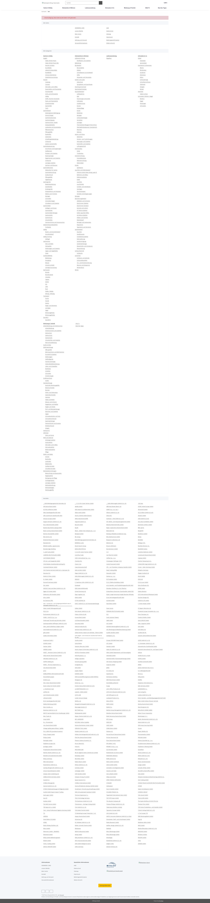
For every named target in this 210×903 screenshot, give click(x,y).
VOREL (45, 822)
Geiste (47, 282)
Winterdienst (80, 267)
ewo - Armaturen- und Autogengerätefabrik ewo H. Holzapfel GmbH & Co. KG (57, 604)
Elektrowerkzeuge (48, 347)
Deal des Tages (80, 326)
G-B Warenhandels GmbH (82, 620)
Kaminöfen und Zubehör (83, 144)
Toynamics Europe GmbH (113, 810)
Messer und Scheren (51, 402)
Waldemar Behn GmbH (144, 822)
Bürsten (47, 390)
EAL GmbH (46, 585)
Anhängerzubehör (50, 440)
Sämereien (48, 137)
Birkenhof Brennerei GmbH (50, 540)
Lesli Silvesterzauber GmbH (50, 695)
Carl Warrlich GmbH (111, 555)
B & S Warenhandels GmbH (50, 524)
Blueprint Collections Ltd (113, 540)
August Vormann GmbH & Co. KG (52, 521)
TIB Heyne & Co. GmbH (49, 807)
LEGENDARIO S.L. (142, 689)
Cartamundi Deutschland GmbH (147, 555)
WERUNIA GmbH (142, 831)
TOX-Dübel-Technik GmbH (82, 810)
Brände (47, 272)
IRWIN (139, 664)
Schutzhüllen (48, 220)
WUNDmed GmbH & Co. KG (113, 840)
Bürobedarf (78, 65)
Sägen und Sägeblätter (51, 251)
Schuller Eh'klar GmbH (144, 768)
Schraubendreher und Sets (52, 416)
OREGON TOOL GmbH (81, 728)
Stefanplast (109, 786)
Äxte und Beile (49, 244)
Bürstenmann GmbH (112, 549)
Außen (47, 380)
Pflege (47, 452)
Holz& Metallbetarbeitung (52, 364)
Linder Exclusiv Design (81, 698)
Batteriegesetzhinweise (112, 40)
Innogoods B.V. (79, 664)
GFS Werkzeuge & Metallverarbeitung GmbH (118, 629)
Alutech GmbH (142, 515)
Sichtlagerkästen (49, 480)
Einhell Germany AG (80, 591)
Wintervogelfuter (50, 312)
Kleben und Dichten (82, 217)
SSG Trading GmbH (143, 780)
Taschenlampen (81, 191)
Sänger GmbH (142, 764)
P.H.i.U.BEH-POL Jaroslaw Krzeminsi (53, 731)
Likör (46, 286)
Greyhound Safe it (48, 640)
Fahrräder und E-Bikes (51, 87)
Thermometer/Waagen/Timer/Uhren (87, 125)
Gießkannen (48, 151)
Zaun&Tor (48, 320)
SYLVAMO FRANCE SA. (112, 792)
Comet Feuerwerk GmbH (113, 564)
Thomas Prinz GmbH (143, 804)
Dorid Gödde (141, 576)
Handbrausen (80, 234)
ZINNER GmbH (142, 843)
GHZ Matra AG (142, 629)
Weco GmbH (46, 828)
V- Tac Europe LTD (143, 813)
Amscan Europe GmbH (49, 518)
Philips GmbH (47, 737)
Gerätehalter (48, 186)
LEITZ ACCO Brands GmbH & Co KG (116, 692)
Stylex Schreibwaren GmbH (145, 789)
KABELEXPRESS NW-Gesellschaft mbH (53, 673)
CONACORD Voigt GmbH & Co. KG (147, 564)
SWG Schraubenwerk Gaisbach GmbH (85, 792)
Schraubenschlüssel (50, 418)
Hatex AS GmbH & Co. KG (113, 649)
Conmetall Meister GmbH (50, 567)
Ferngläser (48, 260)
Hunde (47, 301)
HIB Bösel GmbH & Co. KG (50, 658)
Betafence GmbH (142, 534)
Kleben (79, 70)
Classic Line (78, 564)
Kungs (108, 686)
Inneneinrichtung (79, 156)
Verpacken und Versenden (84, 77)
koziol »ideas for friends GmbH (51, 686)
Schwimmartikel (49, 103)
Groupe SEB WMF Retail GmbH (114, 640)
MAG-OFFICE (109, 701)
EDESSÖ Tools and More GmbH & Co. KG (54, 588)
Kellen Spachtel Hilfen (83, 213)
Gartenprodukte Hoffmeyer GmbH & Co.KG (55, 623)
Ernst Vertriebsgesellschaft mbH (115, 597)
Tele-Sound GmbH (143, 795)
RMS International (48, 761)
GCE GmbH (109, 623)
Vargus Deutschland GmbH (82, 816)
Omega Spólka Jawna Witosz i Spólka (53, 728)
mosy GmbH (46, 719)
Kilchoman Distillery (111, 677)
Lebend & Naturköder (51, 70)
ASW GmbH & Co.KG (143, 518)
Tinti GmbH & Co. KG (80, 807)
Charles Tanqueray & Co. (144, 561)
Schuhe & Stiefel (49, 265)
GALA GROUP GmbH (143, 620)
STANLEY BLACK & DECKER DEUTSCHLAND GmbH (151, 783)
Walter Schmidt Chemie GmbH (83, 825)
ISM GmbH (78, 667)
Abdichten (80, 137)
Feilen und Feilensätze (51, 392)
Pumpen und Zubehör (51, 153)
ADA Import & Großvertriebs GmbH (84, 509)
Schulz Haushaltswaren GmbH (51, 771)
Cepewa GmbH (142, 558)
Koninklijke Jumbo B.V (112, 683)
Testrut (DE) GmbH (143, 798)
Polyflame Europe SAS (49, 743)
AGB (107, 28)
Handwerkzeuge (47, 383)
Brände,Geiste (49, 274)
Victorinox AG (78, 819)
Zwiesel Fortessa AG (111, 846)
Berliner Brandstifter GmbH (50, 534)
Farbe (78, 151)
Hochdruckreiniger (50, 361)
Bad (78, 96)
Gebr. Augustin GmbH (144, 623)
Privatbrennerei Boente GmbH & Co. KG (149, 743)
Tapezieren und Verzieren (84, 227)
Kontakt (77, 37)
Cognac (47, 279)
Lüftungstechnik (81, 146)
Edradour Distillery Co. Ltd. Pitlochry (116, 588)
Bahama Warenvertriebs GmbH (115, 524)
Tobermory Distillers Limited (114, 807)
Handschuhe (48, 338)
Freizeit (45, 79)
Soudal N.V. (46, 780)
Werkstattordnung (50, 485)
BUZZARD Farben (142, 549)
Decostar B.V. (46, 573)
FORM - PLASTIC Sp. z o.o (50, 617)
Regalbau (109, 58)
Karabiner (142, 72)
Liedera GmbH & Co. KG (144, 695)
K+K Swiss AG (110, 670)
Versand (62, 895)
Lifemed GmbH (47, 698)
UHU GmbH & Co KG (111, 813)
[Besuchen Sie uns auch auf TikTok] (51, 891)
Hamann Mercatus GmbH (82, 646)
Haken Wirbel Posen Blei (52, 63)
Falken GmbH (78, 608)
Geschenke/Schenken (81, 89)
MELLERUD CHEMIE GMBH (145, 710)
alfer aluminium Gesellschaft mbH (52, 515)
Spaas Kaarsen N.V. (80, 780)
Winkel (142, 89)
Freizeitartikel (49, 91)
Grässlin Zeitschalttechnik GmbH (147, 635)
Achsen (47, 456)
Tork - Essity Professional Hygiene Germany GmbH (57, 810)
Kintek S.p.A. (46, 680)
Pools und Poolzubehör (51, 101)
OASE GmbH (109, 725)
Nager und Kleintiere (51, 305)
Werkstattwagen (49, 487)
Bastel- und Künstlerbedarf (52, 232)
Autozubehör (48, 442)
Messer (47, 263)
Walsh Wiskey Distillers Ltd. (50, 825)
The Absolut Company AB (113, 801)
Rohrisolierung (81, 239)
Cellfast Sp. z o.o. (111, 558)
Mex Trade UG (47, 716)
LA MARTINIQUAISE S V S (81, 689)
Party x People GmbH (49, 734)
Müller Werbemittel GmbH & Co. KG (148, 719)
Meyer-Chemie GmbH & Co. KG (83, 716)
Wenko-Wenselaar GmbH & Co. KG (147, 828)
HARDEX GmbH (47, 649)
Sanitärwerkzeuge (82, 244)
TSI (44, 813)
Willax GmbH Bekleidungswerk (51, 837)
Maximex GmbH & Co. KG (50, 710)
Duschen (79, 232)
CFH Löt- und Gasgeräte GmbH (51, 561)
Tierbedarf (46, 296)
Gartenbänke (48, 210)
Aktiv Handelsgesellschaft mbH (51, 512)
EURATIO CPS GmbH (143, 600)
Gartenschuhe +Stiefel (51, 122)
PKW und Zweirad (48, 437)
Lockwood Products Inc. (112, 698)
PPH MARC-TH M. (111, 743)
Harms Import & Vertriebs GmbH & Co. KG (86, 649)
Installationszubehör (82, 236)
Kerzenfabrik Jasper (48, 677)
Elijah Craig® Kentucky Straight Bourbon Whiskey (120, 594)
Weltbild (108, 828)
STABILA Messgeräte (48, 783)
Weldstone (78, 828)
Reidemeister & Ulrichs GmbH (114, 752)
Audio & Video (47, 345)
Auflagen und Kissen (51, 208)
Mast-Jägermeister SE (81, 707)
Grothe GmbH (78, 640)
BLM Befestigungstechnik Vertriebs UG (85, 540)
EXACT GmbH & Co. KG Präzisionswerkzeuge (87, 603)
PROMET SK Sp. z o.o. (112, 746)
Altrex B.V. (109, 515)
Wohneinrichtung (81, 160)
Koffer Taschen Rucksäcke (52, 98)
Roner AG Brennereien (144, 761)
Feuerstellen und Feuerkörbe (53, 89)
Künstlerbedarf (49, 234)
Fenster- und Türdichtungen (84, 139)
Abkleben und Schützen (83, 201)
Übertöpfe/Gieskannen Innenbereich (87, 127)
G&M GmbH (109, 620)
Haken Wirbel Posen (50, 60)
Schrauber (48, 373)
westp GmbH (78, 834)
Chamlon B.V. (78, 561)
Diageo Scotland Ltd (143, 573)
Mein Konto (78, 34)
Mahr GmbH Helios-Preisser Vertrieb (148, 701)
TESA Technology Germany (82, 798)
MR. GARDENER (79, 719)
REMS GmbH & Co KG (144, 755)
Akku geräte (48, 349)
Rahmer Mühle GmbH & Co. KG (51, 752)
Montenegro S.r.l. (142, 716)
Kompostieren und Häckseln (53, 191)
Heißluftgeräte (49, 359)
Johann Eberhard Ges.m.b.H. (146, 667)
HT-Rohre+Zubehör (82, 210)
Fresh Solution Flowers (112, 617)
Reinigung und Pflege (51, 478)
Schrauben (143, 106)
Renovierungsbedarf (80, 198)
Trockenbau (80, 153)
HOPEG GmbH (142, 658)
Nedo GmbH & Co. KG (144, 722)
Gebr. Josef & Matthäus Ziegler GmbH (53, 626)
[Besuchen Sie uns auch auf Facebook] (43, 891)
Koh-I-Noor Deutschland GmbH (51, 683)
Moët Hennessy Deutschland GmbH (116, 716)
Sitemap (108, 34)
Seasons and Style (111, 771)
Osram (140, 728)
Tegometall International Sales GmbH (116, 795)
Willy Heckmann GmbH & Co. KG (84, 837)
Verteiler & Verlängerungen (84, 194)
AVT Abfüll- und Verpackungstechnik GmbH (118, 521)
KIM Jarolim (141, 677)
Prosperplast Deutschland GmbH (52, 749)
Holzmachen (46, 241)
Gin (46, 284)
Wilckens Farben (142, 834)
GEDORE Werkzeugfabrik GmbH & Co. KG (117, 626)
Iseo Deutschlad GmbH (49, 667)
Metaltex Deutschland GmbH (114, 713)
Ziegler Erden (110, 843)
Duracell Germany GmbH (50, 582)
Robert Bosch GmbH (80, 761)
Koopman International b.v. (145, 683)
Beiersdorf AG (110, 530)
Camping (47, 82)
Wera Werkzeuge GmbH (112, 831)
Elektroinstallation (82, 177)
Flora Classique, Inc (143, 614)
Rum (46, 289)
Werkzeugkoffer (49, 490)
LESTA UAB (78, 695)
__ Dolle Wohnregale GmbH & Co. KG (116, 503)
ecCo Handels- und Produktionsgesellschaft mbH (119, 585)
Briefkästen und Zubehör (84, 60)
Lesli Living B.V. (142, 692)
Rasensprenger (49, 156)
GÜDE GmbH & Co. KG (144, 640)
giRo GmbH (46, 632)
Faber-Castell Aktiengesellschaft (52, 608)
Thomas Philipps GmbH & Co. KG (115, 804)
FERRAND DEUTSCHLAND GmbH (115, 611)
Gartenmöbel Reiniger (51, 213)
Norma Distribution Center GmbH (84, 725)
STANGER (109, 783)
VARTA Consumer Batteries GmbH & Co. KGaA (118, 816)
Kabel (78, 179)
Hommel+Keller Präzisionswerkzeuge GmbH (118, 658)
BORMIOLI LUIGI (79, 543)
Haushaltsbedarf (79, 91)
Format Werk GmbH (80, 617)
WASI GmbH (141, 825)
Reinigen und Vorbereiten (84, 222)
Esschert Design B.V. (143, 597)
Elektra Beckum (142, 591)
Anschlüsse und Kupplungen (53, 148)
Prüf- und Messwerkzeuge (52, 409)
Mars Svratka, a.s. (48, 707)
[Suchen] (100, 3)
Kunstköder (48, 68)
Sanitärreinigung (81, 241)
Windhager (109, 837)
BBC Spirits (141, 527)
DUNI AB (140, 579)
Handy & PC (46, 430)
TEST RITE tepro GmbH (112, 798)
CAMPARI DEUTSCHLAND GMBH (52, 555)
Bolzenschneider (49, 387)
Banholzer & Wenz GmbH (145, 524)
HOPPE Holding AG (48, 661)
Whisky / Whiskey (50, 293)
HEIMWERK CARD (79, 28)
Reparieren (80, 224)
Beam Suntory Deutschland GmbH (52, 530)
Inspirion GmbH (110, 664)
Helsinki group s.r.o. (80, 655)
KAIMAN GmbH (79, 673)
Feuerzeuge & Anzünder (83, 98)
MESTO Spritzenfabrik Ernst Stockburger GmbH (56, 713)
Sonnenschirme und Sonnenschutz (55, 222)
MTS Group (109, 719)
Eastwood (77, 585)
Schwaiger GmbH (79, 771)
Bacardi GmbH (79, 524)
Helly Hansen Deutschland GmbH (52, 655)
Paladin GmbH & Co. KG (81, 731)
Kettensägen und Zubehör (52, 248)
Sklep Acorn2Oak (111, 777)
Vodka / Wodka (49, 291)
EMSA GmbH (78, 597)
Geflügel (47, 239)
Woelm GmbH (47, 840)
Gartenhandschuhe (50, 117)
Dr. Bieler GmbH (47, 579)
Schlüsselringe (144, 79)
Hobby (47, 96)
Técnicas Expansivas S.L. (81, 795)
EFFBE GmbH (141, 588)
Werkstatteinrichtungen (49, 471)
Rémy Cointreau (47, 758)
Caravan (47, 84)
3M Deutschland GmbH (49, 506)
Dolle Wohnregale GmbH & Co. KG (84, 576)
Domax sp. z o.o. (110, 576)
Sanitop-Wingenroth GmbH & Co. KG (53, 768)
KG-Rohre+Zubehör (82, 215)
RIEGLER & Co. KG (143, 758)
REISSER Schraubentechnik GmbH (52, 755)
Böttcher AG (109, 543)
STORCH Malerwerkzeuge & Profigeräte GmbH (55, 789)
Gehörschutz (48, 335)
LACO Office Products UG (113, 689)
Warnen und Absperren (83, 265)
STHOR (140, 786)
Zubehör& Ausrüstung (51, 77)
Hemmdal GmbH (111, 655)
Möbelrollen (48, 464)
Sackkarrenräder (49, 466)
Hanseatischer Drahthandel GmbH (147, 646)
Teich (46, 108)
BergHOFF (140, 530)
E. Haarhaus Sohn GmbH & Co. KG (84, 582)
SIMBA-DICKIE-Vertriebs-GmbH (51, 777)
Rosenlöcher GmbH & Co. (50, 764)
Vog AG (140, 819)
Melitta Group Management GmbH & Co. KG (118, 710)
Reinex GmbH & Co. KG (144, 752)
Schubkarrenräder (50, 468)
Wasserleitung (81, 248)
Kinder (77, 165)
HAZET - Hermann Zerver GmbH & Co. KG (54, 652)
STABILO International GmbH (83, 783)
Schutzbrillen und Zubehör (52, 340)
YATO (139, 840)
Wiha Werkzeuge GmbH (112, 834)
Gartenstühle (48, 215)
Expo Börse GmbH (111, 603)
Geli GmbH (141, 626)
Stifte (78, 75)
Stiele (46, 253)
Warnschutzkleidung (51, 342)
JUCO (44, 670)
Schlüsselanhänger (82, 117)
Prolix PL (77, 746)
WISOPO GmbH (142, 837)
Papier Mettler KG (143, 731)
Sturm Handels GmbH (112, 789)
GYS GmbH (109, 643)
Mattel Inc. (109, 707)
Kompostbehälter (50, 125)
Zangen (47, 428)
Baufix (76, 527)
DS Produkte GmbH (111, 579)
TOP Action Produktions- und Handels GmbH (150, 807)
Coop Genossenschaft (81, 567)
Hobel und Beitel (49, 399)
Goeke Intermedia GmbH (50, 635)
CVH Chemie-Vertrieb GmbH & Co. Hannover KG (56, 570)
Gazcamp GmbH (79, 623)
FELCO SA (45, 611)
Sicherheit (77, 255)
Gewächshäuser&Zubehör (50, 224)
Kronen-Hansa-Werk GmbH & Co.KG (84, 686)
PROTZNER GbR (79, 749)
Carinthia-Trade (79, 555)
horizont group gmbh (81, 661)
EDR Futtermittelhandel (81, 588)
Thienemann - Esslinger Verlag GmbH (85, 804)
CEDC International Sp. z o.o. (83, 558)
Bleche (142, 68)
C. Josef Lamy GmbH (48, 552)
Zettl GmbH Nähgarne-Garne (83, 843)
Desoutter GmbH (111, 573)
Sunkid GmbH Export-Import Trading (53, 792)
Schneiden (48, 198)
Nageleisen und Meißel (51, 404)
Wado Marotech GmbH (112, 822)
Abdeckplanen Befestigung (52, 113)
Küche (78, 110)
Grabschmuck (49, 175)
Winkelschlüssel (49, 426)
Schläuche (48, 141)
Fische (47, 298)
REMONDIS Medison (112, 755)
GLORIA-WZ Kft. (142, 632)
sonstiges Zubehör (50, 163)
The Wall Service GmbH (49, 804)
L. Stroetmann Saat (48, 689)
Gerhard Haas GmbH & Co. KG (83, 629)
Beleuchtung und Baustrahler (53, 473)
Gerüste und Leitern (82, 208)
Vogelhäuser (48, 179)
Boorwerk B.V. (47, 543)
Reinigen (47, 196)
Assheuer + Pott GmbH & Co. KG (115, 518)
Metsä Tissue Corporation (145, 713)
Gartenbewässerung (48, 146)
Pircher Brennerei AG (112, 737)
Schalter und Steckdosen (83, 186)
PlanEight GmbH (47, 740)
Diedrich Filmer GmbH (49, 576)
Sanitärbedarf (79, 229)
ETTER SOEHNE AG (80, 600)
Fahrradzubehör (49, 447)
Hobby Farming (47, 236)
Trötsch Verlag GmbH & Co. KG (146, 810)
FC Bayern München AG (144, 608)
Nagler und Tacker (50, 407)
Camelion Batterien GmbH (145, 552)
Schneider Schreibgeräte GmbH (115, 768)
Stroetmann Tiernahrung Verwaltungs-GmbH (87, 789)
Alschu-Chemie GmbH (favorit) (83, 515)
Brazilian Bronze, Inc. (144, 546)
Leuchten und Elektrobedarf (82, 170)
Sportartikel (48, 106)
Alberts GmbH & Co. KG (112, 512)
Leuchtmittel (80, 184)
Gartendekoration (48, 167)
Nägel (141, 101)
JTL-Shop (161, 901)
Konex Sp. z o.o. (79, 683)
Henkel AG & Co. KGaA (144, 655)
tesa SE (45, 798)
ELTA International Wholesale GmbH (148, 594)
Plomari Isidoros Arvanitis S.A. (83, 740)
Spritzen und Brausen (51, 165)
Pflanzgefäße (48, 132)
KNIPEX (140, 680)
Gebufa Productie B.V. (81, 626)
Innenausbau (78, 148)
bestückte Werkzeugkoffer (52, 385)
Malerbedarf (80, 220)
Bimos (139, 537)
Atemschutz (48, 333)
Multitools (48, 368)
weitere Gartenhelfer (51, 144)
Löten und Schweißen (51, 366)
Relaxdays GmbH (79, 755)
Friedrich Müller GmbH (144, 617)
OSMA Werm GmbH (111, 728)
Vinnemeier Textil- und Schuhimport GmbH (118, 819)
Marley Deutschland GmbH (145, 704)
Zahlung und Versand (81, 40)
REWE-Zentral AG (111, 758)
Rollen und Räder (48, 454)
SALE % (77, 323)
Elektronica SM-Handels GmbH (51, 594)
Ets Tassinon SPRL (48, 600)
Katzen (47, 303)
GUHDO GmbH (47, 643)
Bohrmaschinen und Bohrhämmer (54, 352)
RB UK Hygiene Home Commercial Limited (86, 752)
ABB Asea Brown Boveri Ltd (113, 506)
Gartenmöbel (47, 205)
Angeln (45, 58)
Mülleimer (80, 113)
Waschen (79, 129)
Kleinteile (140, 91)
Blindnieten (143, 70)
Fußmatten (80, 101)
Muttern (142, 98)
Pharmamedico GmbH (144, 734)
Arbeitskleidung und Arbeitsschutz (52, 326)
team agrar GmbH (48, 795)
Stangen (142, 87)
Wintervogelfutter (50, 315)
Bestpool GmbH (79, 534)
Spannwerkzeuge (50, 421)
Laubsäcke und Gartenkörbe (53, 127)
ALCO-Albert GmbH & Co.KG (145, 512)
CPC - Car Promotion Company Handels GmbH (119, 567)
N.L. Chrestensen (48, 722)
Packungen (143, 103)
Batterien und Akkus (82, 175)
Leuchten (79, 182)
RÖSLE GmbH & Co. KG (81, 764)
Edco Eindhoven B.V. (143, 585)
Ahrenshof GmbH (142, 509)
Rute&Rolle (48, 72)
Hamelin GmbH (110, 646)
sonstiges (47, 308)
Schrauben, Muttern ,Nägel (145, 96)
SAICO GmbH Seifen (111, 764)
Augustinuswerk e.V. (80, 521)
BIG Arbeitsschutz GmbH (113, 537)
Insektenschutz (81, 103)
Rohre (141, 77)
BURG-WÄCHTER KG (80, 549)
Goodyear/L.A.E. (110, 635)
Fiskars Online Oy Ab (80, 614)
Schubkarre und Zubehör (52, 203)
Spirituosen (46, 270)
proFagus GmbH (47, 746)
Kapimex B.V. (109, 673)
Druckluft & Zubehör (51, 354)
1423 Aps (140, 503)
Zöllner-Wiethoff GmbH (49, 846)
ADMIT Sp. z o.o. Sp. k (112, 509)
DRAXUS (77, 579)
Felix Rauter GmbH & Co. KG (82, 611)
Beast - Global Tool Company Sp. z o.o (85, 530)
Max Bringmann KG (143, 707)
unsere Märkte (79, 31)
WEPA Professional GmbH (82, 831)
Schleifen (47, 371)
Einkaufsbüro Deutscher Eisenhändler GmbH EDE (120, 591)
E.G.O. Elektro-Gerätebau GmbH (115, 582)
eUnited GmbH (110, 600)
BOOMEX (140, 540)
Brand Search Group (80, 546)
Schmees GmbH (79, 768)
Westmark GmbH (48, 834)
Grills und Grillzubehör (51, 94)
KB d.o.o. (140, 673)
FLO (107, 614)
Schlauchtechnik (79, 251)
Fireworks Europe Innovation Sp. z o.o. (148, 611)
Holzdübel (143, 60)
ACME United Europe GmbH (145, 506)
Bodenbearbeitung (50, 184)
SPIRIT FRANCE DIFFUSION (113, 780)
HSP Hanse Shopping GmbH (114, 661)
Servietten (79, 120)
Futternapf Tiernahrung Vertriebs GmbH (54, 620)
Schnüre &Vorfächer (50, 75)
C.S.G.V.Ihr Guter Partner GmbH (83, 552)
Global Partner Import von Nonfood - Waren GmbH (89, 632)
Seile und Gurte (49, 435)
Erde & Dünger (49, 115)
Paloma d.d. (109, 731)
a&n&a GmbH (78, 506)
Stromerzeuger (49, 376)
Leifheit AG (46, 692)
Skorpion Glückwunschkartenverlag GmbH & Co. (151, 777)
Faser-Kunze (109, 608)
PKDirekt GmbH (142, 737)
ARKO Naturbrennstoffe (81, 518)
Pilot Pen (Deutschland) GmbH (83, 737)
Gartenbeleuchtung (50, 172)
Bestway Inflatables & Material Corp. (116, 534)
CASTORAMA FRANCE (49, 558)
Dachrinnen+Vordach (83, 205)
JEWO (107, 667)
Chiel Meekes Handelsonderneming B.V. (54, 564)
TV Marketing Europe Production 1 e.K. (85, 813)
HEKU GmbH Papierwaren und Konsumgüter (118, 652)
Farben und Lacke (80, 79)
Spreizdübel (143, 63)
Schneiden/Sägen (50, 201)
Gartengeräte (47, 182)
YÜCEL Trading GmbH (49, 843)
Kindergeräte (48, 189)
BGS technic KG (47, 537)
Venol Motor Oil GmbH (49, 819)
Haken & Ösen (144, 94)
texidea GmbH (47, 801)
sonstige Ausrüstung (51, 267)
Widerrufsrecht (110, 43)
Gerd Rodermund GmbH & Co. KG (52, 629)
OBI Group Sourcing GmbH (145, 725)
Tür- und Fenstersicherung (84, 263)
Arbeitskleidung (49, 328)
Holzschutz (80, 82)
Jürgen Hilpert (79, 670)
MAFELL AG (78, 701)
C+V (107, 552)
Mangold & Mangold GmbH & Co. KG (85, 704)
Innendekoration (81, 158)
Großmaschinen (47, 378)
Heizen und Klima (80, 134)
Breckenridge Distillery (49, 549)
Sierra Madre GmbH (111, 774)
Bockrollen (48, 459)
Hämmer (47, 397)
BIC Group (77, 537)
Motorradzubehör (50, 449)
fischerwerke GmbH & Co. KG (51, 614)
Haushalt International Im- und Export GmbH (150, 649)
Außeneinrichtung (80, 58)
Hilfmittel (45, 433)
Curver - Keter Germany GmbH (146, 567)
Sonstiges (79, 189)
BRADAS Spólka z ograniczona (51, 546)
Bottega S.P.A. (141, 543)
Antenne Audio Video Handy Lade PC (87, 172)
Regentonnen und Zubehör (52, 158)
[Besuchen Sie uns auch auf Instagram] (47, 891)
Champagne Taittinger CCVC (114, 561)
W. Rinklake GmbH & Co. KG (82, 822)
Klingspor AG (78, 680)
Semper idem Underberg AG (51, 774)
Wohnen (79, 132)
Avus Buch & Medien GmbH (145, 521)
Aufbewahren (80, 94)
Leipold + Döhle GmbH (81, 692)
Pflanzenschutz (49, 129)
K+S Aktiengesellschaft (144, 670)
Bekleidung (48, 258)
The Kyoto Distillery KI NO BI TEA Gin (148, 801)
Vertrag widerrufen (105, 885)
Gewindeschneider (50, 395)
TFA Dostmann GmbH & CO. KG (83, 801)
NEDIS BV (108, 722)
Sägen (47, 414)
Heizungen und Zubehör (83, 141)
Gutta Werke (78, 643)
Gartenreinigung (49, 120)
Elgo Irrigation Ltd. (80, 594)
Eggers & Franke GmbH (49, 591)
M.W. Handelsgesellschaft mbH (51, 701)
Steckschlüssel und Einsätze (53, 423)
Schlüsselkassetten (82, 260)
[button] (158, 3)
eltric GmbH (46, 597)
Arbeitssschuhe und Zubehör (53, 330)
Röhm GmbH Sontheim (112, 761)
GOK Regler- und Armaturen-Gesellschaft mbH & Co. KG (88, 636)
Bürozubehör (80, 68)
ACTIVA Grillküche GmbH (50, 509)
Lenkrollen (48, 461)
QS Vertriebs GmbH (111, 749)
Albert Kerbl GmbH (80, 512)
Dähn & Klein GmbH (80, 570)
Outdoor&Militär (47, 255)
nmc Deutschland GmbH (50, 725)
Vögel (46, 310)
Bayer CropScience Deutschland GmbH (117, 527)
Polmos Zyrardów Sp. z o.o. (145, 740)
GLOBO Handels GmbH (112, 632)
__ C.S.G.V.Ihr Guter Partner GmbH (84, 503)
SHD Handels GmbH (80, 774)
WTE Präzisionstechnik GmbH (83, 840)
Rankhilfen (48, 134)
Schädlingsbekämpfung (51, 139)
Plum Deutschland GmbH (113, 740)
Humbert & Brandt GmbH (145, 661)
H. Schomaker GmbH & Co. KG (146, 643)
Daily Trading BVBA (111, 570)
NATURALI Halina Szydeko (82, 722)
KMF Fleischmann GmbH (113, 680)
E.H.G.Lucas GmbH (143, 582)
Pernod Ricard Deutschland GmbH (115, 734)
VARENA (45, 816)
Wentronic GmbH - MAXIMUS (51, 831)
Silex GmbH (141, 774)
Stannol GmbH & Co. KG (49, 786)
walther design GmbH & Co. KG (114, 825)
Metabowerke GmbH (80, 713)
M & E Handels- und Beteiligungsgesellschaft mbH (152, 698)
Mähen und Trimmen (51, 194)
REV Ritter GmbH (79, 758)
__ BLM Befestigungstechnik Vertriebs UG (54, 503)
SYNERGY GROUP (142, 792)
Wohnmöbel (80, 163)
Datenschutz (109, 31)
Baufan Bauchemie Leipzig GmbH (52, 527)
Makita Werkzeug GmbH (50, 704)
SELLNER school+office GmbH (146, 771)
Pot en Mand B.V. (79, 743)
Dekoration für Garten (51, 170)
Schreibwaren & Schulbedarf (85, 72)
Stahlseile (142, 84)
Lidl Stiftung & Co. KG (112, 695)
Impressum (109, 37)
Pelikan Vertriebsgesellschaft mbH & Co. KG (87, 734)
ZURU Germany (79, 846)
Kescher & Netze (49, 65)
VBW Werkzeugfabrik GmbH (145, 816)
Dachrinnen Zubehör (82, 203)
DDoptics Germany (143, 570)
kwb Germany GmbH (143, 686)
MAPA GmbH (109, 704)
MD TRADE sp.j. (79, 710)
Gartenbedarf (47, 110)
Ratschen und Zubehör (51, 411)
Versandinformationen (81, 43)
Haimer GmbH (47, 646)
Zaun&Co (45, 317)
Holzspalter (48, 246)
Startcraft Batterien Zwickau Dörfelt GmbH (86, 786)
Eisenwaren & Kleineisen (145, 65)
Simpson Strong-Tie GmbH (82, 777)
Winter (77, 270)
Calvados (47, 277)
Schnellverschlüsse (145, 82)
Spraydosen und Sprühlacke (84, 84)
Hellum (140, 652)
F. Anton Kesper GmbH (144, 603)
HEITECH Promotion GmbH (82, 652)
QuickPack (141, 749)
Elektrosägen (48, 357)
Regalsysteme (49, 475)
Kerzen (79, 106)
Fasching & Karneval (80, 87)
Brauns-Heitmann (111, 546)
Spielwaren (80, 167)
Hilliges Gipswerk (79, 658)
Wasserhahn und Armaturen (85, 246)
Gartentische (48, 217)
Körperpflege (80, 108)
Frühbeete (48, 227)
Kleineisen (143, 75)
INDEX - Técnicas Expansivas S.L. (52, 664)
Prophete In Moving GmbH (145, 746)
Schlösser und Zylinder (83, 258)
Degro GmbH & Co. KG (81, 573)
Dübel (139, 58)
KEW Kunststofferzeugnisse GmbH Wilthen (86, 677)
